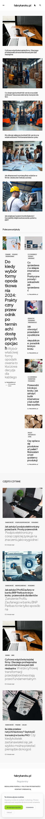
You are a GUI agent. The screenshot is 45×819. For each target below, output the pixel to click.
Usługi (24, 725)
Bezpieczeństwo (20, 585)
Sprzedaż (31, 258)
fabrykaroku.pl (22, 5)
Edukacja (31, 318)
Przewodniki (10, 256)
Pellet (30, 432)
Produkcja (31, 434)
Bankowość (9, 522)
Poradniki (31, 320)
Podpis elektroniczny (22, 522)
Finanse (7, 254)
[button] (3, 5)
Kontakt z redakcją (23, 789)
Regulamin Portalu (13, 786)
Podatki (14, 254)
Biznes (7, 655)
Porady (30, 256)
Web (12, 655)
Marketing (31, 379)
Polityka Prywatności (31, 786)
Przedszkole (32, 322)
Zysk (29, 436)
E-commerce (32, 254)
